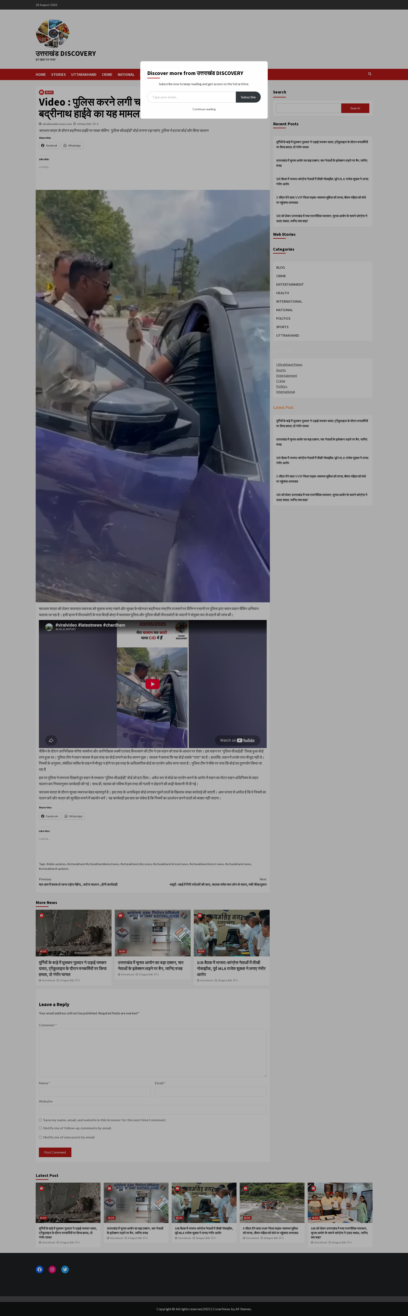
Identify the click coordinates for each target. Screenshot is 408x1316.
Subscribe (248, 97)
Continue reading (204, 109)
